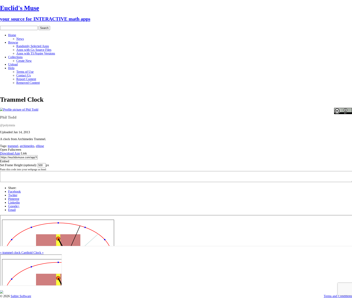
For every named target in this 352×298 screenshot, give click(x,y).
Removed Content (28, 82)
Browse (13, 42)
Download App (10, 153)
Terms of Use (25, 71)
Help (11, 68)
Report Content (26, 79)
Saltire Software (21, 296)
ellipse (40, 146)
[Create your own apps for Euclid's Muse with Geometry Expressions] (1, 292)
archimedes (27, 146)
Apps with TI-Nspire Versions (35, 53)
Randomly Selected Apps (32, 46)
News (20, 38)
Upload (13, 64)
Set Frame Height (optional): (18, 165)
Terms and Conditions (338, 296)
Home (12, 35)
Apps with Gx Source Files (33, 49)
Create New (24, 60)
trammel (13, 146)
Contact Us (23, 75)
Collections (15, 57)
